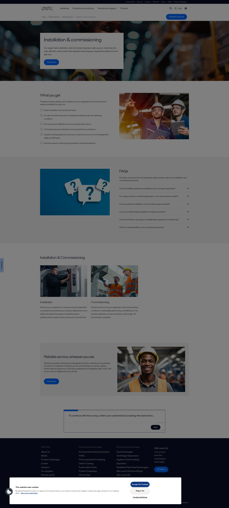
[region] (95, 490)
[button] (9, 491)
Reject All (140, 491)
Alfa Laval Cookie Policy (29, 493)
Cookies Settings (140, 497)
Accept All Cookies (140, 484)
